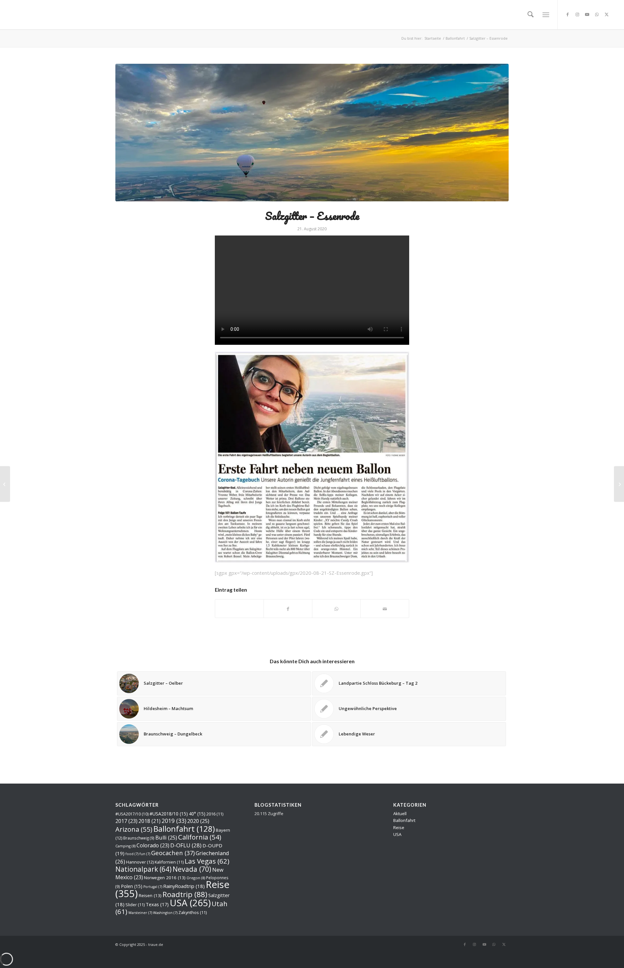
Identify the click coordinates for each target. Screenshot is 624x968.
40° (197, 814)
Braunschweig (138, 837)
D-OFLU (186, 845)
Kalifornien (169, 862)
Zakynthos (192, 912)
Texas (157, 904)
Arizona (133, 829)
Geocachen (173, 853)
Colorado (152, 845)
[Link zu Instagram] (577, 14)
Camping (125, 845)
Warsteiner (140, 912)
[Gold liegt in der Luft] (312, 132)
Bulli (166, 837)
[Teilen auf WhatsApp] (239, 608)
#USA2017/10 (132, 814)
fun (144, 854)
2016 (214, 814)
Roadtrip (184, 894)
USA (190, 902)
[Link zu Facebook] (568, 14)
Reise (398, 827)
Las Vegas (207, 861)
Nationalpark (143, 869)
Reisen (150, 895)
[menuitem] (530, 14)
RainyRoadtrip (184, 886)
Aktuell (400, 813)
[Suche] (530, 14)
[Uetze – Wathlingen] (5, 484)
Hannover (140, 862)
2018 (149, 821)
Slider (135, 905)
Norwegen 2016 (165, 878)
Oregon (196, 877)
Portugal (152, 886)
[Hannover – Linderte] (619, 484)
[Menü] (545, 14)
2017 (126, 821)
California (199, 836)
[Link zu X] (607, 14)
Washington (165, 912)
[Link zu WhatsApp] (597, 14)
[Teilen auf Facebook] (288, 608)
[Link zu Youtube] (587, 14)
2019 (174, 821)
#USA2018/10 (169, 814)
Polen (131, 886)
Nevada (192, 869)
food (131, 854)
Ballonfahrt (184, 828)
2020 (198, 821)
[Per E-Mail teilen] (385, 608)
